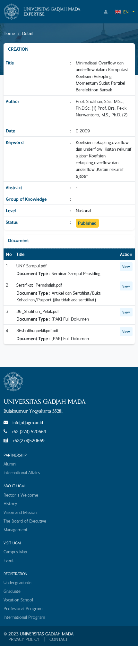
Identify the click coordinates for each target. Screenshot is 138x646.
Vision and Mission (20, 512)
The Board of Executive (25, 521)
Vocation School (18, 599)
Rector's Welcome (21, 495)
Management (16, 529)
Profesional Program (23, 608)
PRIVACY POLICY (23, 639)
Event (9, 560)
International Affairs (22, 472)
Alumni (10, 463)
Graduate (12, 591)
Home (9, 33)
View (126, 266)
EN (126, 11)
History (10, 503)
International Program (24, 617)
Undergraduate (17, 582)
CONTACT (58, 639)
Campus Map (15, 551)
